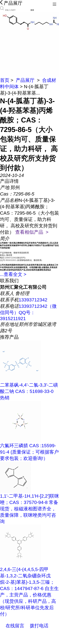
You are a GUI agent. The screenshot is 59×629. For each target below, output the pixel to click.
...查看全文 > (13, 274)
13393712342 (33, 299)
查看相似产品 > (31, 232)
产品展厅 (25, 80)
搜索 (32, 10)
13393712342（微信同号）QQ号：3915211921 (28, 312)
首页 (4, 80)
